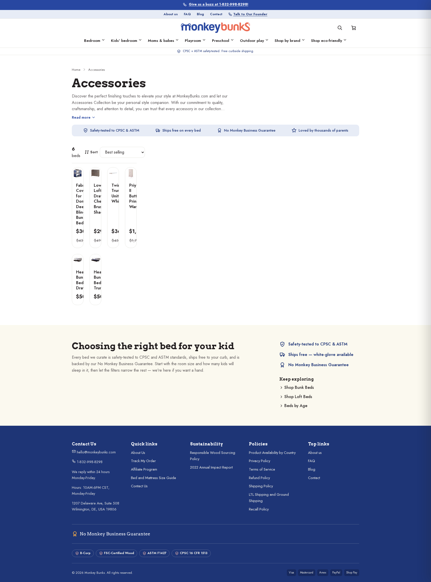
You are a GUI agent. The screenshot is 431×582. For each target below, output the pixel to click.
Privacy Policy (259, 461)
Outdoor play (252, 40)
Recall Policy (259, 509)
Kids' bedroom (124, 40)
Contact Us (139, 486)
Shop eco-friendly (326, 40)
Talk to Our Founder (250, 14)
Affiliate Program (144, 469)
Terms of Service (262, 469)
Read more (81, 117)
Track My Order (143, 461)
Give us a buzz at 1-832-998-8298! (218, 4)
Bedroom (92, 40)
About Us (138, 452)
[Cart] (353, 27)
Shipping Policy (261, 486)
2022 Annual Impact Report (211, 467)
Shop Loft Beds (298, 397)
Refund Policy (259, 478)
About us (171, 14)
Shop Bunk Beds (299, 387)
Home (76, 69)
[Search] (339, 27)
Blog (200, 14)
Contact (216, 14)
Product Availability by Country (272, 452)
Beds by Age (295, 406)
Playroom (193, 40)
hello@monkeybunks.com (96, 452)
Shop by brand (287, 40)
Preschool (220, 40)
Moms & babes (161, 40)
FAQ (187, 14)
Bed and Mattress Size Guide (153, 478)
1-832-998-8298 (89, 462)
